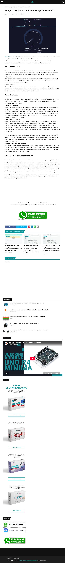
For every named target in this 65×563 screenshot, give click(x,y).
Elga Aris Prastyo (9, 14)
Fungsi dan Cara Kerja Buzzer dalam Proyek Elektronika (24, 323)
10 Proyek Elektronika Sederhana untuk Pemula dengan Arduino (27, 303)
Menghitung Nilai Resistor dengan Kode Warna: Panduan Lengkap (27, 316)
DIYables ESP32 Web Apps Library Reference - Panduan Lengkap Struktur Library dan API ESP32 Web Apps (13, 248)
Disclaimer (9, 558)
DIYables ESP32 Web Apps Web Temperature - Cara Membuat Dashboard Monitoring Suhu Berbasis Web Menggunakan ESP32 (51, 249)
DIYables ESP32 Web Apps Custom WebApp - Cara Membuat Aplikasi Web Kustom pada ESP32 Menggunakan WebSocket (31, 249)
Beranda (7, 7)
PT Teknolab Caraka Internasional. (28, 560)
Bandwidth (7, 57)
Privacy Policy (16, 558)
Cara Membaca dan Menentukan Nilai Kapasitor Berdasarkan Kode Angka (29, 309)
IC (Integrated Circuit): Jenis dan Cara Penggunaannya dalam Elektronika (29, 330)
